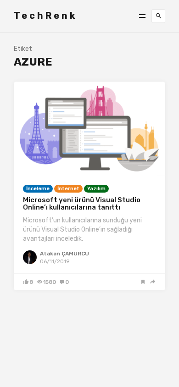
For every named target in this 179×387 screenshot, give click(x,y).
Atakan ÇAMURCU (64, 253)
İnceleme (38, 189)
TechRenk (46, 15)
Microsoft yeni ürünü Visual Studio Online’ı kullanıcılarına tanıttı (81, 204)
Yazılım (96, 189)
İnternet (68, 189)
